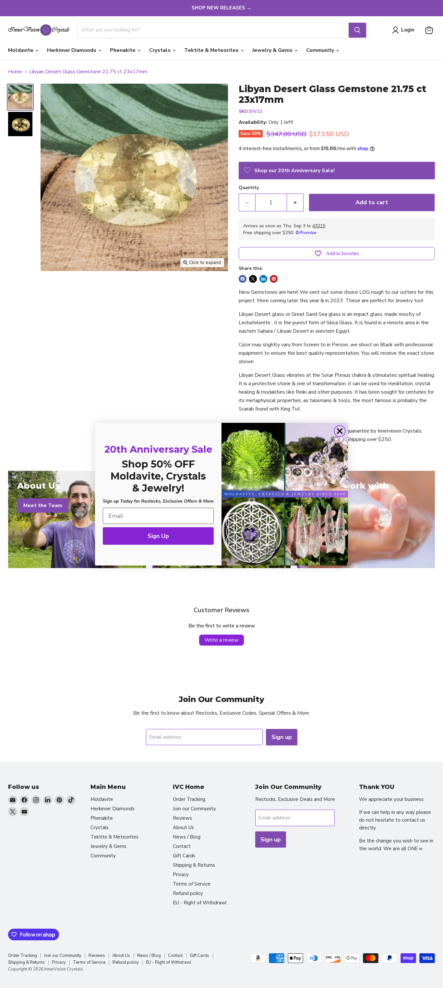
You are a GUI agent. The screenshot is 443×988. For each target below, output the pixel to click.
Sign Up (158, 536)
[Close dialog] (339, 431)
